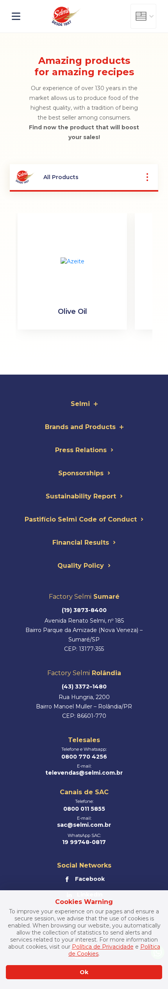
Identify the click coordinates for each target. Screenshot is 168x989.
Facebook (90, 878)
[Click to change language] (143, 16)
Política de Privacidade (103, 946)
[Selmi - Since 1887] (66, 16)
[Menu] (22, 16)
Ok (84, 972)
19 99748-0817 (84, 842)
